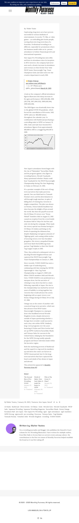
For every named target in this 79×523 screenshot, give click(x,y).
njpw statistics (66, 412)
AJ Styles (7, 407)
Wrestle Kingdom (35, 417)
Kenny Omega (64, 409)
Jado (6, 409)
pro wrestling (28, 414)
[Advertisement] (39, 164)
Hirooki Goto (48, 407)
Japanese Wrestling (16, 409)
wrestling (45, 417)
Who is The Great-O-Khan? (48, 379)
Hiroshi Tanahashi (60, 407)
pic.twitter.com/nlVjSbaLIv (36, 83)
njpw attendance (54, 412)
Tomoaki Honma (10, 417)
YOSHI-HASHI (55, 417)
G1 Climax (34, 407)
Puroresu (37, 414)
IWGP (70, 407)
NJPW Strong (9, 414)
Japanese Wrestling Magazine (34, 409)
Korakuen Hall (9, 412)
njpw (45, 412)
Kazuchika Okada (52, 409)
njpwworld (19, 414)
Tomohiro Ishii (22, 417)
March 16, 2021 (46, 88)
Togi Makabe (57, 414)
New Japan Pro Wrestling (33, 412)
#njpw (30, 81)
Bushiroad (15, 407)
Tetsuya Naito (47, 414)
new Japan (19, 412)
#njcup (35, 81)
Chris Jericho (25, 407)
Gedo (40, 407)
